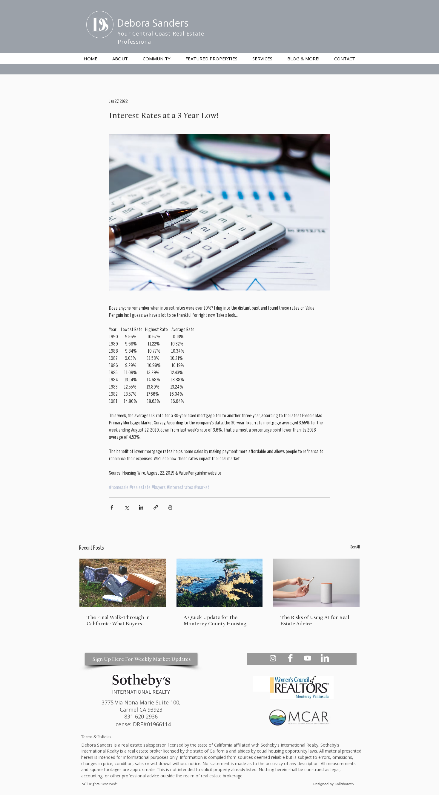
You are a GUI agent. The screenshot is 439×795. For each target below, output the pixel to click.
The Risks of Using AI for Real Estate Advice (314, 620)
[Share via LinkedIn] (141, 507)
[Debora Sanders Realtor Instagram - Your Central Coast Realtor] (273, 658)
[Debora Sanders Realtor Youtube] (307, 658)
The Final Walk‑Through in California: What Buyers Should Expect (118, 620)
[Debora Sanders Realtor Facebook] (290, 658)
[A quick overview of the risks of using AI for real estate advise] (316, 583)
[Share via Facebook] (112, 507)
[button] (262, 58)
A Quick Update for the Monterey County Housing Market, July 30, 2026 (215, 620)
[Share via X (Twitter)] (126, 507)
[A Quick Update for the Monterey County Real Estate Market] (219, 583)
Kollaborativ (345, 784)
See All (355, 547)
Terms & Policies (96, 736)
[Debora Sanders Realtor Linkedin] (325, 658)
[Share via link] (156, 507)
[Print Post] (170, 507)
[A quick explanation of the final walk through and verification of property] (122, 583)
